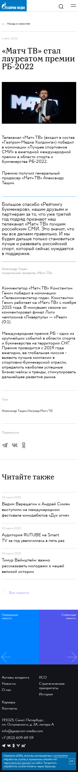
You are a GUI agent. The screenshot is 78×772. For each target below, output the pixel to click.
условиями (61, 755)
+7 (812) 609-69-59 (18, 738)
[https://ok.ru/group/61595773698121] (14, 745)
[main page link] (13, 5)
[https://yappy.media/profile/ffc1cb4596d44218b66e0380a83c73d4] (18, 745)
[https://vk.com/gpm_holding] (9, 745)
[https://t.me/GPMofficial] (3, 745)
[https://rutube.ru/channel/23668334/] (24, 745)
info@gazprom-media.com (22, 731)
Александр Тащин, (15, 411)
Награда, (34, 411)
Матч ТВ (46, 411)
